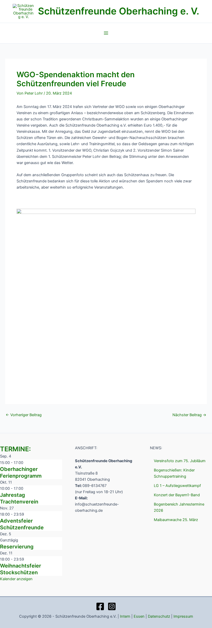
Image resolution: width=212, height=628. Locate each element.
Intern (125, 616)
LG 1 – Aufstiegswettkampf (177, 485)
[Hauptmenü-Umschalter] (106, 33)
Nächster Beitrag (189, 415)
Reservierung (17, 547)
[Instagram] (112, 606)
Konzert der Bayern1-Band (177, 495)
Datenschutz (159, 616)
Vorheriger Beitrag (24, 415)
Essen (139, 616)
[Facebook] (100, 606)
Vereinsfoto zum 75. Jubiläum (180, 461)
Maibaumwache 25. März (176, 519)
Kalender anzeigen (16, 579)
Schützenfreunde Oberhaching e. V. (118, 11)
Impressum (183, 616)
